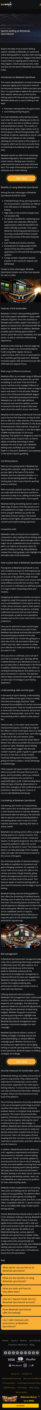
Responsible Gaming (11, 1378)
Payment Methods (18, 1344)
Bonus (23, 1340)
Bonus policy (21, 1392)
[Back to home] (6, 4)
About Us (15, 1374)
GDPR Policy (9, 1388)
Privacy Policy (8, 1383)
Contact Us (27, 1374)
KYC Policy (22, 1388)
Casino (14, 1340)
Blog (32, 1344)
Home (6, 1340)
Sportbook (34, 1340)
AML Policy (34, 1388)
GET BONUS (20, 1406)
